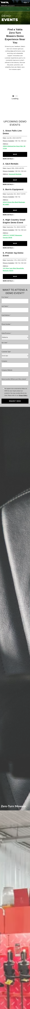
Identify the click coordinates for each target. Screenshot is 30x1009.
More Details (8, 158)
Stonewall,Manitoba (15, 174)
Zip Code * (5, 342)
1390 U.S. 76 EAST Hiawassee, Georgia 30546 (12, 236)
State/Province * (6, 333)
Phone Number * (6, 324)
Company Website (7, 370)
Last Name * (5, 306)
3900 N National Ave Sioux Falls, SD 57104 (14, 147)
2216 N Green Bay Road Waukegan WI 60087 (14, 203)
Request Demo (15, 401)
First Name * (5, 297)
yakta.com (4, 5)
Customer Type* (6, 351)
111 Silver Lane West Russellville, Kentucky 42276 (13, 269)
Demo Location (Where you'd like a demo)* (14, 379)
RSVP (15, 154)
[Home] (5, 2)
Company (4, 361)
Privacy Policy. (23, 395)
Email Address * (6, 315)
